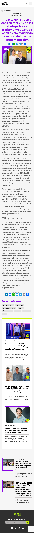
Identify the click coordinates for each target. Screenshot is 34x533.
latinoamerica (7, 311)
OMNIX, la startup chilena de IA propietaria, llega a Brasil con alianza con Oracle (16, 430)
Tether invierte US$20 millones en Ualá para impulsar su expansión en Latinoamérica (23, 465)
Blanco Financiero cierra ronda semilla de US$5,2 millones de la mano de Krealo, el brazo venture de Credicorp (17, 389)
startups (17, 311)
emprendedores (7, 305)
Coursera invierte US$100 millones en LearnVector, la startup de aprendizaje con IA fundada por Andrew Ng (16, 347)
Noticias (7, 10)
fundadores (19, 305)
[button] (30, 3)
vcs (4, 314)
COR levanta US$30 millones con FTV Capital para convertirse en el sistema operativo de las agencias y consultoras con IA (23, 489)
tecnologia (27, 311)
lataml (21, 308)
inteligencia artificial (9, 308)
